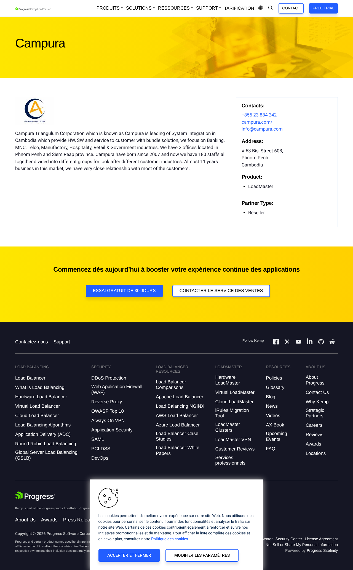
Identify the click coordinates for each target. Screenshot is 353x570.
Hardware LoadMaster (227, 380)
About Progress (315, 380)
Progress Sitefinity (322, 550)
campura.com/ (257, 122)
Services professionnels (230, 460)
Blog (270, 396)
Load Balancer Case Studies (177, 436)
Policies (274, 378)
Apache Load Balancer (179, 396)
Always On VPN (108, 420)
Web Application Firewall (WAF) (116, 389)
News (272, 406)
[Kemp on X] (287, 342)
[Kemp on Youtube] (298, 342)
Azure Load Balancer (178, 425)
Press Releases (80, 520)
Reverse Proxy (106, 401)
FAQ (270, 448)
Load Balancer (30, 378)
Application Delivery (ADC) (43, 434)
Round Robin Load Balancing (45, 443)
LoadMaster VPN (233, 439)
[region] (176, 524)
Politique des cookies (169, 539)
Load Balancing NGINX (180, 406)
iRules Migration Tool (232, 413)
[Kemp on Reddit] (332, 342)
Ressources (174, 8)
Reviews (314, 434)
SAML (97, 439)
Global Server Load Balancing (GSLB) (46, 455)
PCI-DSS (100, 448)
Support (207, 8)
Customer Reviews (235, 449)
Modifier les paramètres (201, 555)
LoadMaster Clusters (227, 427)
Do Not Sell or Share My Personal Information (299, 544)
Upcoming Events (276, 436)
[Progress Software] (35, 496)
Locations (316, 453)
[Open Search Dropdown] (271, 8)
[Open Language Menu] (261, 8)
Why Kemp (317, 401)
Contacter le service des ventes (221, 290)
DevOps (99, 458)
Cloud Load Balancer (37, 415)
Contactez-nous (31, 341)
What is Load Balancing (40, 387)
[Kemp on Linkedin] (309, 342)
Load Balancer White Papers (177, 450)
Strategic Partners (315, 413)
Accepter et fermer (129, 555)
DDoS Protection (108, 378)
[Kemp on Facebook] (276, 342)
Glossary (275, 387)
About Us (25, 520)
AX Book (275, 425)
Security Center (289, 539)
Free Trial (323, 8)
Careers (314, 425)
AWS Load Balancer (177, 415)
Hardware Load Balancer (41, 396)
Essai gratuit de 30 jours (124, 290)
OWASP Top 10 (107, 411)
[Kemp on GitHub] (321, 342)
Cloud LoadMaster (234, 401)
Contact (291, 8)
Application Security (111, 430)
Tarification (239, 8)
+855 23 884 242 (259, 115)
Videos (273, 415)
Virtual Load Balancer (37, 406)
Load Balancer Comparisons (171, 384)
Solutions (139, 8)
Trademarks (87, 546)
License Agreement (321, 539)
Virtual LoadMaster (234, 392)
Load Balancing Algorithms (43, 425)
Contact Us (317, 392)
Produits (108, 8)
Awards (313, 444)
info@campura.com (262, 129)
